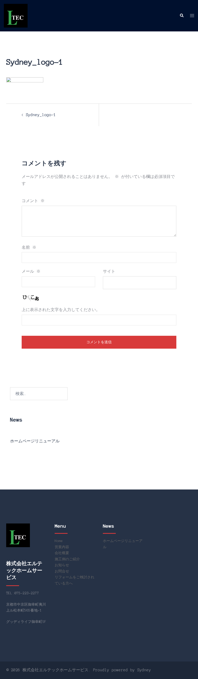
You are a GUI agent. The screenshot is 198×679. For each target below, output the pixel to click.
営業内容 (62, 547)
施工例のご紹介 (67, 559)
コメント (33, 201)
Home (59, 541)
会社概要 (62, 553)
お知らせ (62, 565)
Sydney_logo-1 (41, 115)
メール (31, 271)
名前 (29, 247)
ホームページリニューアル (35, 441)
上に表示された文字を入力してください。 (61, 310)
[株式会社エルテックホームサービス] (16, 15)
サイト (109, 271)
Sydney (144, 670)
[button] (181, 16)
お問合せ (62, 571)
